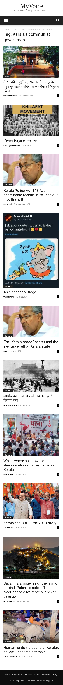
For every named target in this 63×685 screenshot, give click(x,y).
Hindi (7, 76)
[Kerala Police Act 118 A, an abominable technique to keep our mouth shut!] (31, 170)
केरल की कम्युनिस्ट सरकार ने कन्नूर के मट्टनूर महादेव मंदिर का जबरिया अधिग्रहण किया (31, 86)
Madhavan (9, 527)
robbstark (8, 474)
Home (6, 28)
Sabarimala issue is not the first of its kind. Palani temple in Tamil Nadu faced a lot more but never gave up (31, 590)
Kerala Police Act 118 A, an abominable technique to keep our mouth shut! (31, 194)
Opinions (8, 184)
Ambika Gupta (11, 405)
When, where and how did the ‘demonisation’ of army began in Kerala (29, 465)
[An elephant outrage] (31, 250)
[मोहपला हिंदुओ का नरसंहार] (31, 120)
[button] (6, 20)
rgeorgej (8, 204)
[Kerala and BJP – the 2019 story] (31, 501)
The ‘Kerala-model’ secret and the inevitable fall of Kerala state (31, 344)
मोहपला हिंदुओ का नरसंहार (21, 141)
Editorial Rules (32, 674)
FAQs (55, 674)
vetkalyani (9, 296)
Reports (8, 517)
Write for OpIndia (13, 674)
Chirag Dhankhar (12, 145)
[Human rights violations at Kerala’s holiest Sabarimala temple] (31, 626)
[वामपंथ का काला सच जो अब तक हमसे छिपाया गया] (31, 376)
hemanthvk (9, 601)
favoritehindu (10, 95)
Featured (8, 135)
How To (46, 674)
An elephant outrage (20, 292)
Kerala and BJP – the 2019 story (30, 523)
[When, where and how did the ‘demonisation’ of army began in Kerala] (31, 435)
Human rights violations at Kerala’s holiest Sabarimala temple (31, 649)
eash (6, 351)
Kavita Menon (10, 656)
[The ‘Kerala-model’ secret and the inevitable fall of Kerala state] (31, 321)
